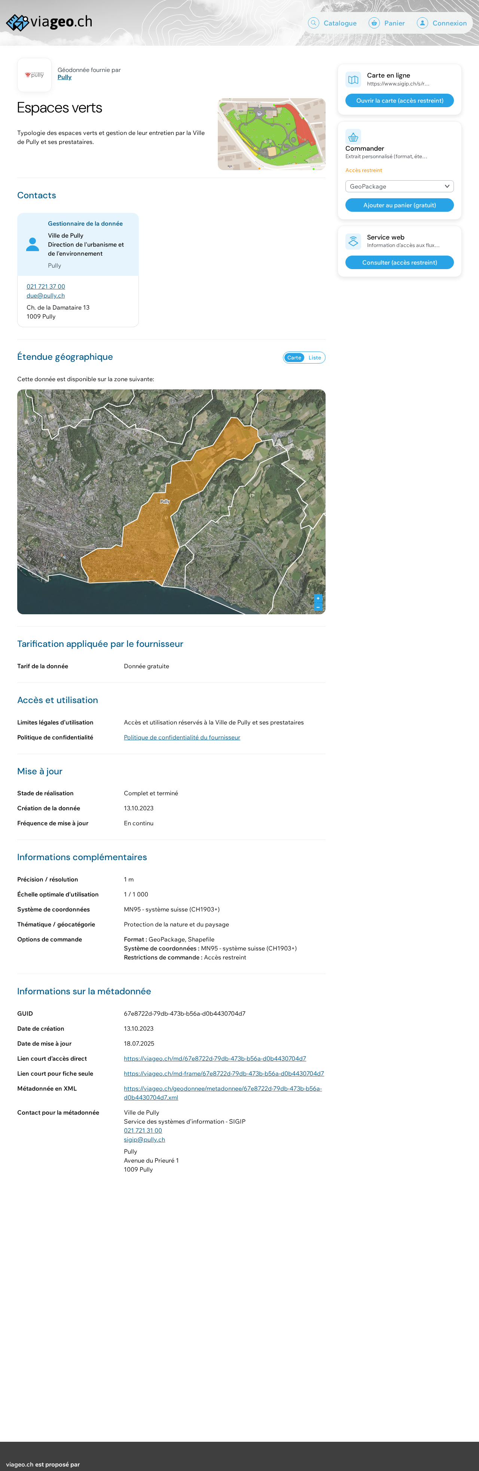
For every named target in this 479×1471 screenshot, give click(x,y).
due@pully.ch (46, 295)
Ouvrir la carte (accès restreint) (399, 100)
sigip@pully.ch (144, 1139)
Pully (64, 77)
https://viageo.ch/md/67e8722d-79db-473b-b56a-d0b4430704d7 (215, 1058)
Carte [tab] (294, 357)
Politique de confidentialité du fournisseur (182, 737)
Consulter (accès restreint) (399, 262)
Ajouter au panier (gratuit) (399, 205)
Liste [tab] (315, 357)
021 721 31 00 (143, 1130)
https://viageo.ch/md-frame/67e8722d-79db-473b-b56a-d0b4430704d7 (224, 1073)
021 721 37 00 (46, 286)
